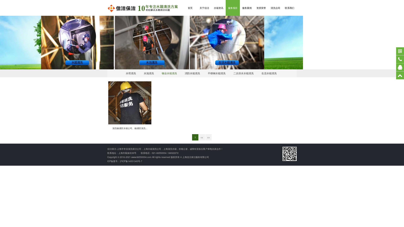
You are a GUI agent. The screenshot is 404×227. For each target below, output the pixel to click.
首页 (190, 7)
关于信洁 (204, 7)
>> (208, 137)
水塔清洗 (131, 73)
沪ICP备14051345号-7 (131, 161)
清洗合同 (275, 7)
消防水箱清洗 (192, 73)
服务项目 (233, 7)
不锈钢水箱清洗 (217, 73)
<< (202, 137)
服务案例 (247, 7)
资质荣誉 (261, 7)
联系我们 (289, 7)
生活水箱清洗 (269, 73)
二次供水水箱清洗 (243, 73)
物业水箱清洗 (169, 73)
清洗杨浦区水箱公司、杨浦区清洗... (129, 128)
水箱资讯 (218, 7)
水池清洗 (149, 73)
